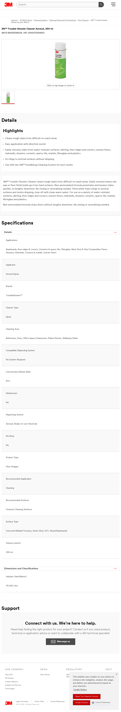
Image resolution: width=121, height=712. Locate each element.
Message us (63, 641)
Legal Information (22, 701)
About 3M (8, 675)
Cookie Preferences (58, 701)
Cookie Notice (80, 690)
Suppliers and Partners (13, 685)
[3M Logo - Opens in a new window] (8, 4)
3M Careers (9, 678)
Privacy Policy (39, 701)
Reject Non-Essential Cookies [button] (86, 696)
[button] (101, 702)
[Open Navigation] (113, 5)
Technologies (10, 689)
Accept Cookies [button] (81, 703)
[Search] (101, 4)
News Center (45, 675)
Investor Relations (11, 682)
